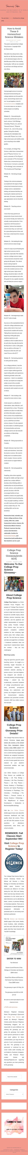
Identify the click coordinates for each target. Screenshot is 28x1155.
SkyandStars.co (16, 1147)
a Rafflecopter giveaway (10, 1007)
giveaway (9, 561)
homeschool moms (9, 535)
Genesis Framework (14, 1151)
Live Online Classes (17, 810)
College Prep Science (14, 1017)
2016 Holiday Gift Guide (13, 40)
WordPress (24, 1151)
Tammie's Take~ (14, 6)
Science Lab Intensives (17, 919)
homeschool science (9, 103)
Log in (14, 1152)
